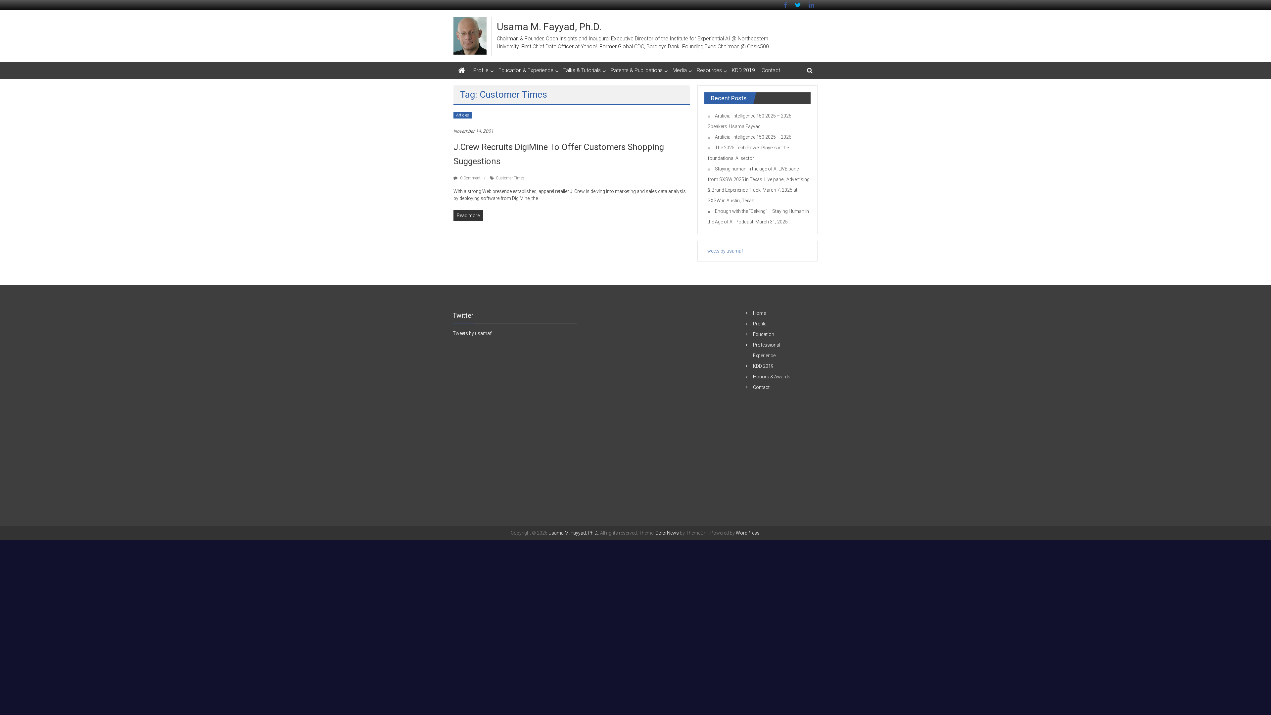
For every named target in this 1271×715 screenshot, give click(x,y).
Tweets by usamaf (723, 251)
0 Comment (470, 178)
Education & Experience (525, 70)
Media (680, 70)
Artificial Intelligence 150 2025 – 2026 (753, 137)
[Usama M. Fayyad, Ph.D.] (461, 70)
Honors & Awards (771, 376)
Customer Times (510, 178)
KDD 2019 (743, 70)
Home (759, 313)
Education (763, 334)
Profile (481, 70)
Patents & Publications (637, 70)
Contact (771, 70)
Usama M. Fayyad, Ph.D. (549, 26)
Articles (462, 115)
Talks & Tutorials (582, 70)
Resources (709, 70)
